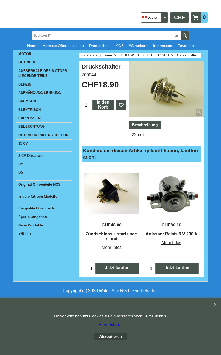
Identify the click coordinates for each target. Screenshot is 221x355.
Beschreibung (145, 125)
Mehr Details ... (111, 324)
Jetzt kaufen (117, 267)
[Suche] (185, 35)
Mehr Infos (112, 247)
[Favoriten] (121, 105)
